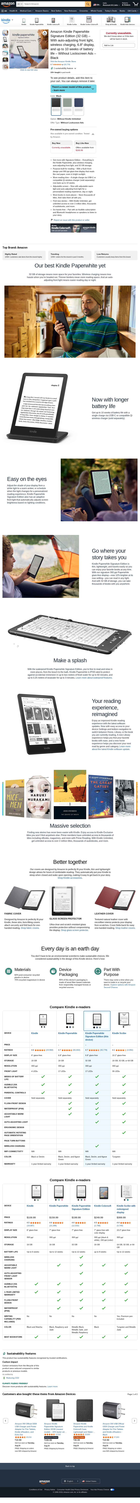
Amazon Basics (42, 11)
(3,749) (120, 1225)
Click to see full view (29, 70)
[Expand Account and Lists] (119, 5)
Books (122, 11)
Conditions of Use (35, 1490)
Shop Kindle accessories (70, 878)
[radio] (5, 33)
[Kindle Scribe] (124, 1013)
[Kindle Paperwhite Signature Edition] (81, 1186)
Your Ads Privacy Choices (99, 1490)
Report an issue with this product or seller (72, 220)
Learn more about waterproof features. (94, 678)
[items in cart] (136, 4)
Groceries (83, 11)
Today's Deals (111, 11)
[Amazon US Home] (44, 1482)
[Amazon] (8, 4)
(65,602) (76, 1050)
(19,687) (30, 1225)
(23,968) (49, 1050)
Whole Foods (96, 11)
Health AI (13, 11)
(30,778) (103, 1050)
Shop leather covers (125, 928)
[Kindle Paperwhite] (70, 1013)
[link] (85, 147)
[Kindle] (8, 20)
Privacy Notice (49, 1490)
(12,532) (75, 1225)
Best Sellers (56, 11)
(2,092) (130, 1050)
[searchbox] (54, 4)
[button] (4, 11)
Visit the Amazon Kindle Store (63, 61)
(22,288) (53, 1225)
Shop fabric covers (30, 928)
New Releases (70, 11)
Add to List (108, 45)
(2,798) (97, 1225)
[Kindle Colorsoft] (104, 1186)
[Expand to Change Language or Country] (77, 1481)
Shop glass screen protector (74, 930)
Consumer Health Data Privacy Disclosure (72, 1490)
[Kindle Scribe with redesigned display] (126, 1186)
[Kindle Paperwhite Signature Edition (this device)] (97, 1013)
